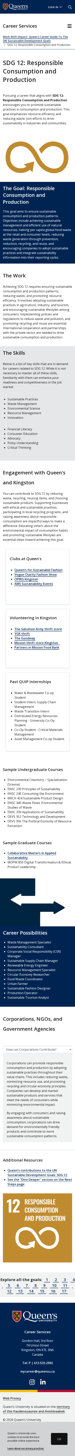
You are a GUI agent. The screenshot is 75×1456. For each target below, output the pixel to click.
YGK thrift (22, 634)
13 (20, 1291)
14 (31, 1291)
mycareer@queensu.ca (37, 1371)
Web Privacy (12, 1398)
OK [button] (59, 1439)
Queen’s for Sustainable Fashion (38, 570)
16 (53, 1291)
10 (54, 1285)
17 (64, 1291)
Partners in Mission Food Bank (36, 647)
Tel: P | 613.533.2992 (37, 1363)
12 (65, 1175)
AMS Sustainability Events (33, 584)
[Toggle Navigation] (69, 26)
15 (42, 1291)
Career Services (20, 26)
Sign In (53, 7)
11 (65, 1285)
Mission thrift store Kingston (37, 643)
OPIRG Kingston (26, 579)
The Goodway (24, 638)
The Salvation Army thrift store (38, 629)
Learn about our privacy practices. (26, 1448)
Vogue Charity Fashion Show (35, 574)
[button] (70, 7)
